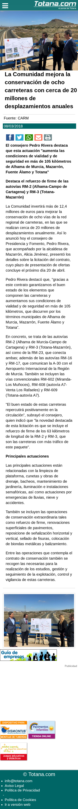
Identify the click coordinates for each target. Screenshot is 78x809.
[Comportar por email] (38, 138)
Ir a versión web (17, 805)
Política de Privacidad (22, 790)
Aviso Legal (14, 786)
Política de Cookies (20, 800)
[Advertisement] (28, 692)
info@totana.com (18, 781)
